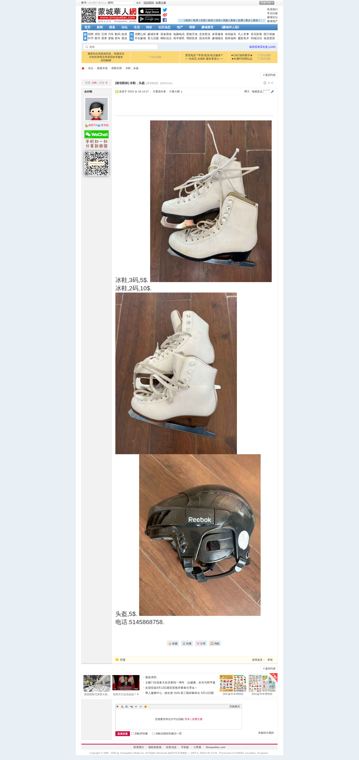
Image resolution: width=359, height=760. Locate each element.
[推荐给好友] (166, 83)
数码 (117, 34)
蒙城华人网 (82, 68)
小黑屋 (197, 747)
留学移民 (179, 38)
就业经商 (204, 38)
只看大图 (174, 91)
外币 (90, 38)
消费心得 (140, 34)
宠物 (111, 38)
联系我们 (272, 9)
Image (127, 706)
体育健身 (217, 34)
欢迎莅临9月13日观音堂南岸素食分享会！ (171, 687)
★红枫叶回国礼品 (241, 58)
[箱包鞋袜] (122, 83)
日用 (104, 34)
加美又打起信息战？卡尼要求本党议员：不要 (126, 694)
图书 (97, 38)
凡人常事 (243, 34)
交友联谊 (204, 34)
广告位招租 (155, 56)
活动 (218, 20)
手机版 (185, 747)
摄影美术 (243, 38)
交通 (240, 20)
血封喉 (88, 91)
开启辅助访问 (277, 2)
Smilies (145, 706)
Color (122, 706)
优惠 (225, 20)
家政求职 (151, 677)
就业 (210, 20)
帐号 (84, 2)
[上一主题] (268, 82)
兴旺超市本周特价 (233, 693)
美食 (233, 20)
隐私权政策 (155, 747)
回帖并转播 (141, 733)
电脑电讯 (179, 34)
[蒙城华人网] (109, 21)
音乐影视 (256, 34)
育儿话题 (153, 38)
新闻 (100, 27)
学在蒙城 (140, 38)
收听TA (93, 125)
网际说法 (166, 38)
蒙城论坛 (272, 17)
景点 (248, 20)
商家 (192, 27)
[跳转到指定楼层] (272, 91)
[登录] (138, 2)
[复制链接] (152, 83)
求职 (97, 34)
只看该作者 (159, 91)
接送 (255, 20)
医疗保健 (269, 34)
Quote (136, 706)
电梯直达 (257, 91)
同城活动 (256, 38)
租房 (188, 20)
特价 (149, 27)
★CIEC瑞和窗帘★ (242, 55)
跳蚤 (112, 27)
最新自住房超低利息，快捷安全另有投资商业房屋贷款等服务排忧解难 (106, 57)
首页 (87, 27)
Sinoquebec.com (215, 747)
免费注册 (197, 719)
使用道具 (257, 659)
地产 (180, 27)
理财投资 (191, 38)
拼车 (117, 38)
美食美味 (166, 34)
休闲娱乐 (230, 34)
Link (131, 706)
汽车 (111, 34)
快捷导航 (266, 2)
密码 (110, 2)
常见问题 (272, 13)
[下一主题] (272, 82)
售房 (195, 20)
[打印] (264, 82)
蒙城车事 (153, 34)
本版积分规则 (266, 732)
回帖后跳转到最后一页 (169, 733)
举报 (270, 659)
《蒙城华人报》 (230, 27)
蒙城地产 (272, 21)
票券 (104, 38)
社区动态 (165, 27)
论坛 (125, 27)
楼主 (247, 91)
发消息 (105, 125)
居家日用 (116, 68)
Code (141, 706)
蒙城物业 (217, 38)
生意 (203, 20)
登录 (187, 719)
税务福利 (230, 38)
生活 (137, 27)
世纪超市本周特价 (262, 693)
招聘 (90, 34)
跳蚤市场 (102, 68)
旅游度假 (269, 38)
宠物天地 (191, 34)
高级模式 (234, 706)
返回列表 (270, 74)
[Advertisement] (222, 13)
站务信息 (171, 747)
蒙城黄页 (208, 27)
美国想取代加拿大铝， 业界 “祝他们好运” (97, 694)
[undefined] (165, 10)
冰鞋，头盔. (132, 68)
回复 (123, 659)
